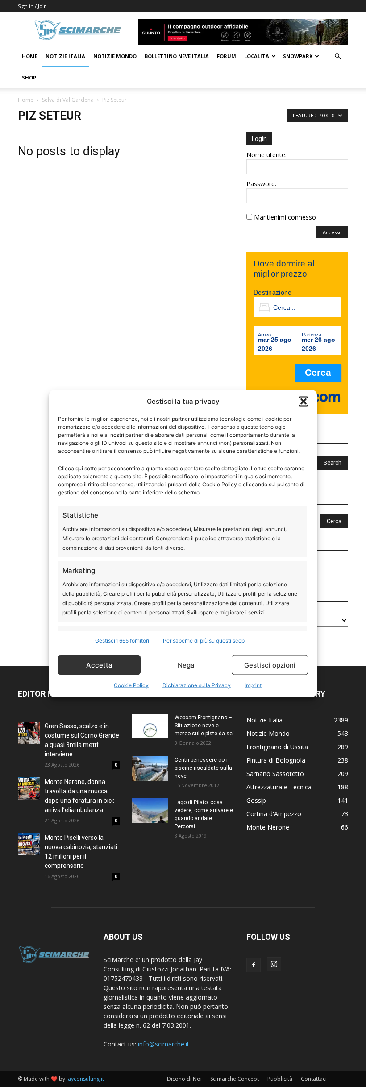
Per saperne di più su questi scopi (204, 640)
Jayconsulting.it (85, 1079)
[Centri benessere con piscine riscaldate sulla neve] (150, 768)
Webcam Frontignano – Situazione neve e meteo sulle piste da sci (204, 725)
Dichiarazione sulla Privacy (196, 685)
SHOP (29, 77)
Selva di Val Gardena (68, 100)
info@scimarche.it (163, 1044)
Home (29, 56)
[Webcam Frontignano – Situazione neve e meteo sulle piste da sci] (150, 726)
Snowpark (297, 56)
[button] (303, 401)
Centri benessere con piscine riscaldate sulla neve (203, 768)
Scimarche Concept (234, 1079)
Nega (186, 664)
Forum (226, 56)
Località (256, 56)
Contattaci (314, 1079)
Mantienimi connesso (285, 217)
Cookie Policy (131, 685)
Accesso (332, 232)
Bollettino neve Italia (177, 56)
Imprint (253, 685)
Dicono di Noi (184, 1079)
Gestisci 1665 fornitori (122, 640)
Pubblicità (279, 1079)
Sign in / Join (32, 6)
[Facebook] (253, 965)
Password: (261, 183)
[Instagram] (274, 964)
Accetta (99, 664)
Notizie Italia (65, 56)
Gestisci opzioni (269, 664)
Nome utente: (266, 154)
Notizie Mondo (115, 56)
